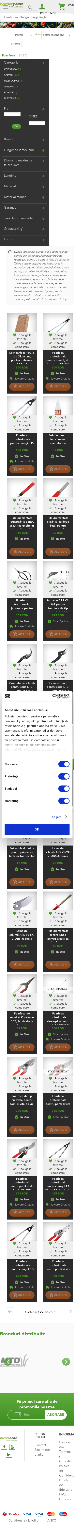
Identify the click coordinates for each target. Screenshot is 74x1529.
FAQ (62, 1494)
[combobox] (37, 17)
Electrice (11, 98)
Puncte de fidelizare (65, 1485)
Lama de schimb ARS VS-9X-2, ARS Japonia (58, 852)
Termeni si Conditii (65, 1456)
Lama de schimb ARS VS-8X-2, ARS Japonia (21, 935)
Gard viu (11, 87)
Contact (40, 1445)
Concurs (65, 1499)
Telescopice (13, 81)
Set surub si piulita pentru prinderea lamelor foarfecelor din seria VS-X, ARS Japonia (22, 856)
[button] (22, 337)
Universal (13, 69)
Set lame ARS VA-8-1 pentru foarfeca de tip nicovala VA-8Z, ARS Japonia (57, 608)
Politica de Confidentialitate (65, 1471)
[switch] (63, 777)
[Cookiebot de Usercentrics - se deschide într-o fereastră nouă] (52, 696)
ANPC (51, 1520)
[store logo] (12, 7)
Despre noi (64, 1445)
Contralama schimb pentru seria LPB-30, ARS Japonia (22, 687)
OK (37, 829)
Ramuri (11, 75)
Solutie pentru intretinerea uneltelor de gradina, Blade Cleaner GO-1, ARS (58, 443)
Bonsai (10, 93)
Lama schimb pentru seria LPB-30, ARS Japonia (58, 687)
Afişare (57, 816)
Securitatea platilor (41, 1452)
